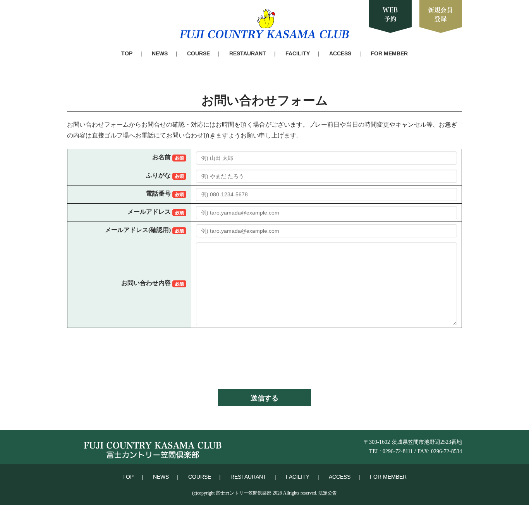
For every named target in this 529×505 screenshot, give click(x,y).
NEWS (160, 53)
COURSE (198, 53)
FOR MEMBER (389, 53)
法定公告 (327, 493)
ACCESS (340, 53)
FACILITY (297, 53)
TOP (126, 53)
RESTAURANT (247, 53)
